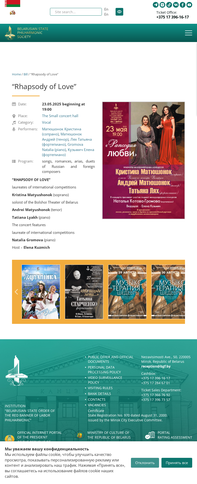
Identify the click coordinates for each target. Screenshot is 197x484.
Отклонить (145, 462)
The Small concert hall (60, 115)
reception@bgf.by (156, 366)
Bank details (99, 393)
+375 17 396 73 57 (155, 399)
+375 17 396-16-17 (172, 17)
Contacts (96, 399)
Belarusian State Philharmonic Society (32, 33)
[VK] (176, 5)
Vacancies (97, 405)
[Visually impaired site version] (119, 12)
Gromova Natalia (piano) (62, 147)
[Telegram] (156, 5)
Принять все (177, 462)
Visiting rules (100, 388)
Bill (26, 74)
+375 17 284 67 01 (155, 383)
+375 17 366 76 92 (155, 395)
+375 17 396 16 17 (155, 378)
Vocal (46, 122)
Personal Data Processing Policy (104, 369)
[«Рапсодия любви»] (144, 160)
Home (16, 74)
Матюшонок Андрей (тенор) (62, 136)
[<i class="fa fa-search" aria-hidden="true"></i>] (94, 12)
